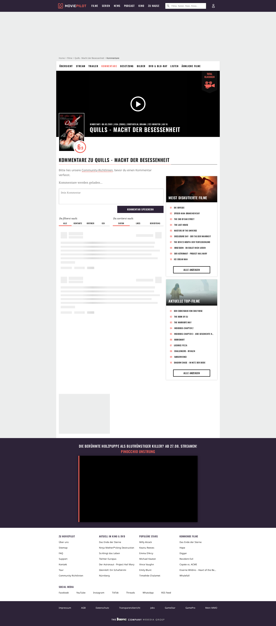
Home (62, 58)
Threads (130, 592)
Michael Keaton (147, 558)
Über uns (64, 542)
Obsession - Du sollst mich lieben (190, 247)
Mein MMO (211, 607)
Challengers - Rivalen (184, 351)
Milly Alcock (145, 542)
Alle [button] (65, 223)
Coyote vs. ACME (188, 564)
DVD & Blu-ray (158, 66)
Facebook (64, 592)
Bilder (141, 66)
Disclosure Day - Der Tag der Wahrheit (192, 236)
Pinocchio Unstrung (138, 451)
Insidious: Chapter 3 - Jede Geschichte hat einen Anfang (193, 333)
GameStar (170, 607)
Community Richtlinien (71, 575)
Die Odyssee (179, 207)
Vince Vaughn (146, 564)
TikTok (115, 592)
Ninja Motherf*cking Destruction (116, 547)
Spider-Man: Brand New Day (187, 213)
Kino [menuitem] (141, 6)
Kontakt (63, 564)
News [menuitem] (117, 6)
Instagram (98, 592)
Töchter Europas (107, 558)
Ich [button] (103, 223)
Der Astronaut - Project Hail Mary (190, 253)
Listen (174, 66)
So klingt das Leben (109, 553)
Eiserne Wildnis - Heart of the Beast (198, 569)
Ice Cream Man (181, 259)
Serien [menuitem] (106, 6)
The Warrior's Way (182, 322)
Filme (69, 58)
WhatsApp (148, 592)
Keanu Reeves (146, 547)
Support (63, 558)
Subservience (180, 356)
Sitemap (63, 547)
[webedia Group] (138, 620)
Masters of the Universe (185, 230)
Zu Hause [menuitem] (153, 6)
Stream (80, 66)
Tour (61, 569)
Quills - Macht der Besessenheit (89, 58)
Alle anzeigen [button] (192, 269)
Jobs (152, 607)
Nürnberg (104, 575)
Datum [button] (121, 223)
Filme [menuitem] (94, 6)
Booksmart (179, 339)
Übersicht (66, 66)
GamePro (190, 607)
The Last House (181, 224)
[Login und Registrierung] (213, 6)
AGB (83, 607)
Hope (182, 547)
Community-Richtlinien (97, 170)
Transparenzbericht (129, 607)
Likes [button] (138, 223)
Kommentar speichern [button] (140, 209)
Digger (183, 553)
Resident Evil (186, 558)
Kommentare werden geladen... (81, 182)
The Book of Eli (181, 316)
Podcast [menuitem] (129, 6)
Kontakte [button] (78, 223)
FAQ (61, 553)
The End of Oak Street (184, 219)
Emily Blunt (145, 569)
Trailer (93, 66)
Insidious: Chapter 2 (183, 328)
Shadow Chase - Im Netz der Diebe (189, 362)
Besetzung (127, 66)
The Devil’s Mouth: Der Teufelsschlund (192, 242)
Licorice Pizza (180, 345)
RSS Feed (166, 592)
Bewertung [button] (155, 223)
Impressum (65, 607)
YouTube (80, 592)
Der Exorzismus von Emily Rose (188, 310)
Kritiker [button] (90, 223)
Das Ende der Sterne (110, 542)
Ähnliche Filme (191, 66)
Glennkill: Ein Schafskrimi (112, 569)
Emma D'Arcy (146, 553)
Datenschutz (102, 607)
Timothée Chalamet (149, 575)
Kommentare (109, 66)
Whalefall (185, 575)
